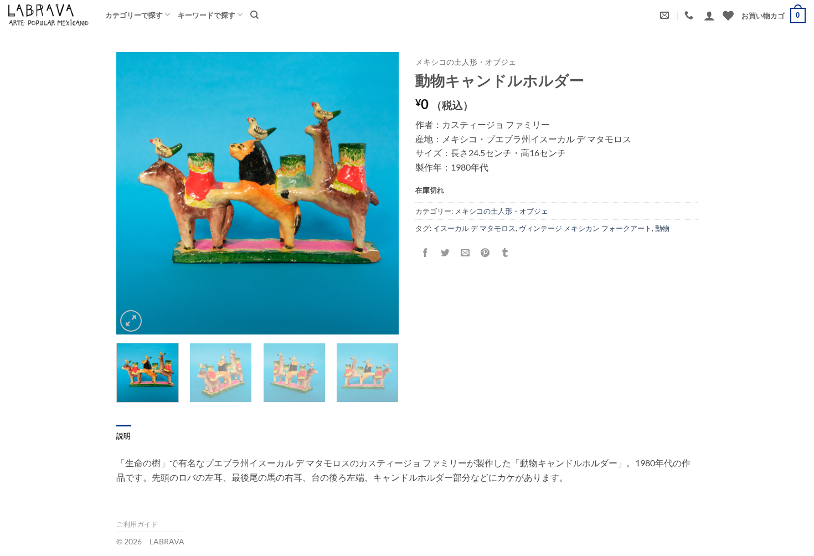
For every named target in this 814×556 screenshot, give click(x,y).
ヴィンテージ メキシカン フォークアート (585, 228)
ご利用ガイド (137, 524)
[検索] (254, 14)
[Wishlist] (728, 15)
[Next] (379, 193)
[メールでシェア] (465, 253)
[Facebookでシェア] (425, 253)
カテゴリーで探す (134, 15)
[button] (709, 15)
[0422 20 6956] (690, 15)
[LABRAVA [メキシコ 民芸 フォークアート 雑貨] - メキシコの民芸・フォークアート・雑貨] (48, 14)
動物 (662, 228)
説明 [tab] (123, 435)
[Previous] (136, 193)
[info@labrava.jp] (666, 15)
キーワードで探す (206, 15)
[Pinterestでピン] (485, 253)
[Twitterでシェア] (445, 253)
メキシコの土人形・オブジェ (465, 62)
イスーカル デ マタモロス (474, 228)
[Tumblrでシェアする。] (505, 253)
